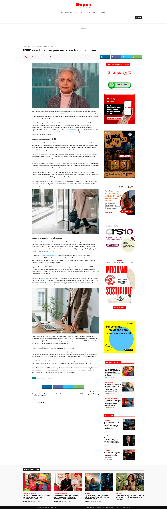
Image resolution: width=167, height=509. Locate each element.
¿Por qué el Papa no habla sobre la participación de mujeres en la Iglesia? (47, 395)
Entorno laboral (109, 382)
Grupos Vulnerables (111, 398)
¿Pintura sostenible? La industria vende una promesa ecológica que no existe (130, 496)
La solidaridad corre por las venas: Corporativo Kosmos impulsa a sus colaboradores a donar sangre (66, 497)
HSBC (62, 244)
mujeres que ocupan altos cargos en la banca (80, 352)
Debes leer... (107, 420)
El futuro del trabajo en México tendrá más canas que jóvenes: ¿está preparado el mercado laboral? (113, 388)
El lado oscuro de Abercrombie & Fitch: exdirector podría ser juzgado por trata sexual (112, 440)
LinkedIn (43, 278)
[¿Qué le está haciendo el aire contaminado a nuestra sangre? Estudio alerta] (128, 402)
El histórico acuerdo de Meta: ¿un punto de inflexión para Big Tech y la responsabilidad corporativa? (112, 425)
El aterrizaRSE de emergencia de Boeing (86, 394)
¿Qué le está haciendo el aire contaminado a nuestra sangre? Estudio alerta (113, 402)
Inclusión (43, 378)
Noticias (25, 46)
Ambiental (119, 493)
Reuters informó (72, 130)
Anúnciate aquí (109, 507)
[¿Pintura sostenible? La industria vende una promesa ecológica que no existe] (130, 482)
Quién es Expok (100, 507)
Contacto (117, 507)
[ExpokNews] (26, 57)
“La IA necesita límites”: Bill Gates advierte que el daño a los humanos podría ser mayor (97, 497)
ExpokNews (33, 57)
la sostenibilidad (74, 370)
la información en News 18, (49, 255)
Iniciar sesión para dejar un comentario (43, 406)
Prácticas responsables (111, 367)
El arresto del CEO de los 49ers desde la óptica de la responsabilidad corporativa (112, 454)
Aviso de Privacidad (125, 507)
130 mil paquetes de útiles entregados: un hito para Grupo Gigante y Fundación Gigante (112, 372)
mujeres (50, 378)
